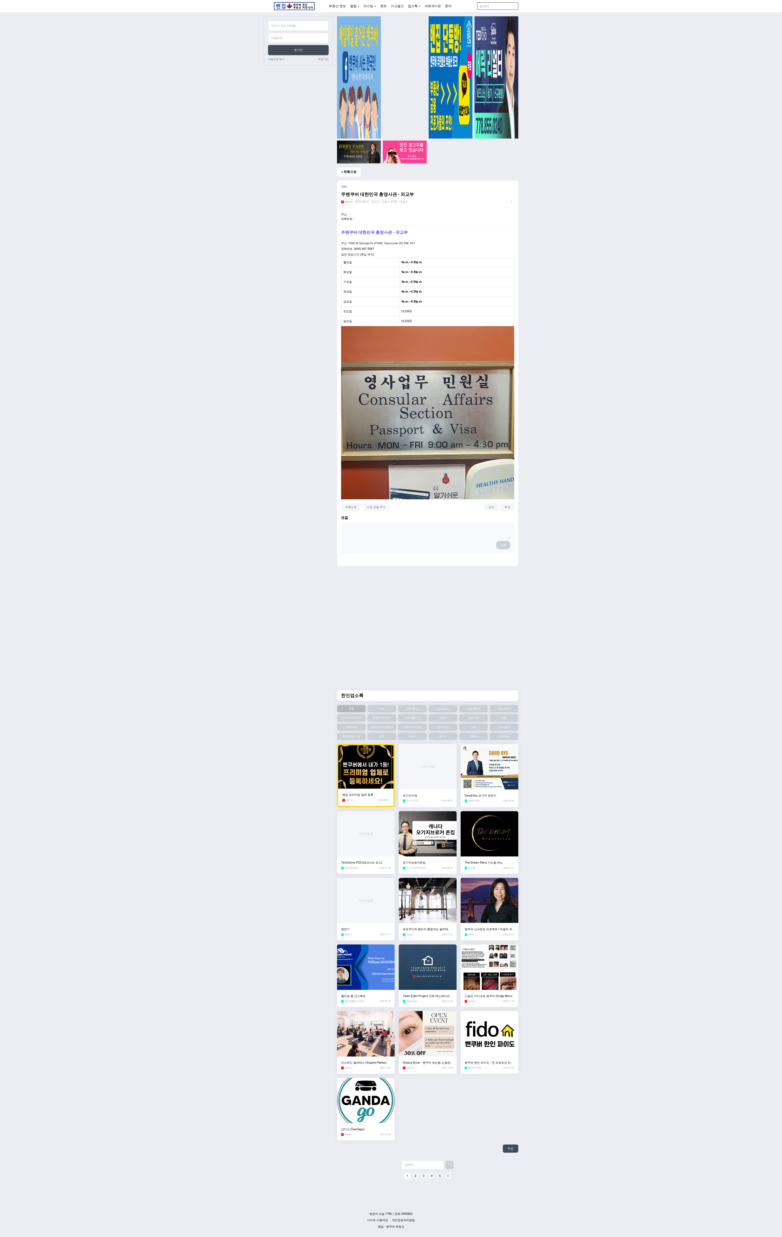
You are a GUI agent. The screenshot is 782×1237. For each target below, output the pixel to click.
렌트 (383, 6)
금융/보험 (473, 717)
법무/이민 (443, 727)
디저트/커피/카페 (351, 717)
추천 (507, 507)
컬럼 (353, 6)
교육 (473, 727)
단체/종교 (504, 727)
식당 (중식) (473, 708)
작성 (503, 545)
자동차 (443, 717)
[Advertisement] (405, 77)
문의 (448, 6)
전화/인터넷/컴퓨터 (381, 727)
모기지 (443, 736)
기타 (381, 708)
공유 (491, 507)
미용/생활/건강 (412, 717)
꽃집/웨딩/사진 (351, 736)
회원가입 (323, 59)
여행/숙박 (351, 727)
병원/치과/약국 (382, 717)
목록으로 (351, 507)
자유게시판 (433, 6)
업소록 (413, 6)
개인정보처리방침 (403, 1220)
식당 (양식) (504, 708)
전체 (351, 708)
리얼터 (412, 736)
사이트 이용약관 (377, 1220)
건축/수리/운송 (412, 727)
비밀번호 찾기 (276, 59)
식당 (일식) (442, 708)
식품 (504, 717)
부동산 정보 (337, 6)
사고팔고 (397, 6)
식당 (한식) (412, 708)
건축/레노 (504, 736)
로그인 (298, 50)
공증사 (474, 736)
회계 (381, 736)
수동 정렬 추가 (376, 507)
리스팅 (368, 6)
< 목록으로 (349, 172)
